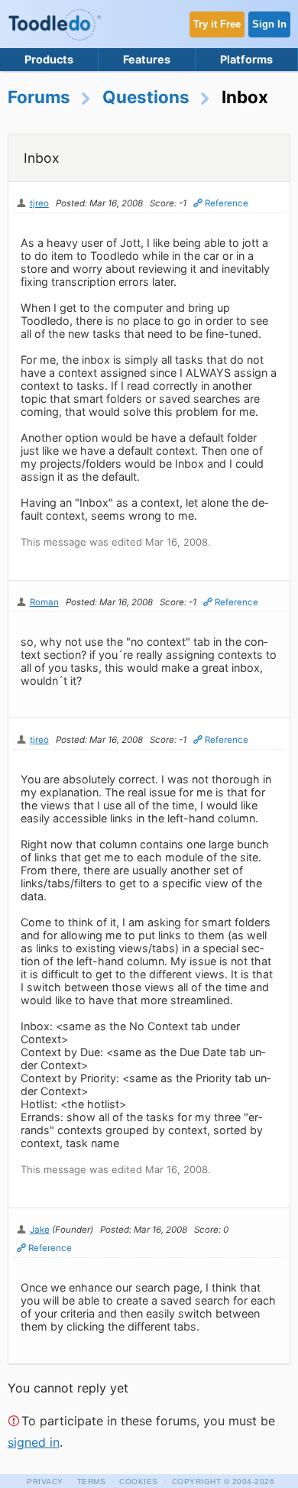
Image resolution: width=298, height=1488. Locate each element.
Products (48, 59)
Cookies (138, 1481)
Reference (226, 203)
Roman (44, 602)
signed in (34, 1442)
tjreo (39, 203)
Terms (91, 1481)
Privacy (45, 1481)
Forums (39, 96)
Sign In (269, 24)
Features (146, 59)
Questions (145, 96)
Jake (40, 1229)
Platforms (246, 59)
